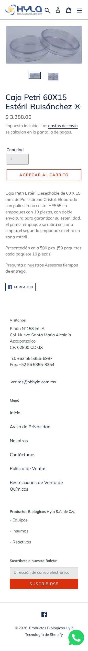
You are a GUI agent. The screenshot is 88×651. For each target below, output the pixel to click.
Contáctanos (22, 454)
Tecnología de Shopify (44, 634)
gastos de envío (63, 125)
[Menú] (79, 9)
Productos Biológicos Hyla (51, 628)
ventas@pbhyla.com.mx (33, 381)
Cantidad (15, 149)
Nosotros (19, 440)
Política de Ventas (28, 468)
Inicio (15, 413)
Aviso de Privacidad (30, 427)
